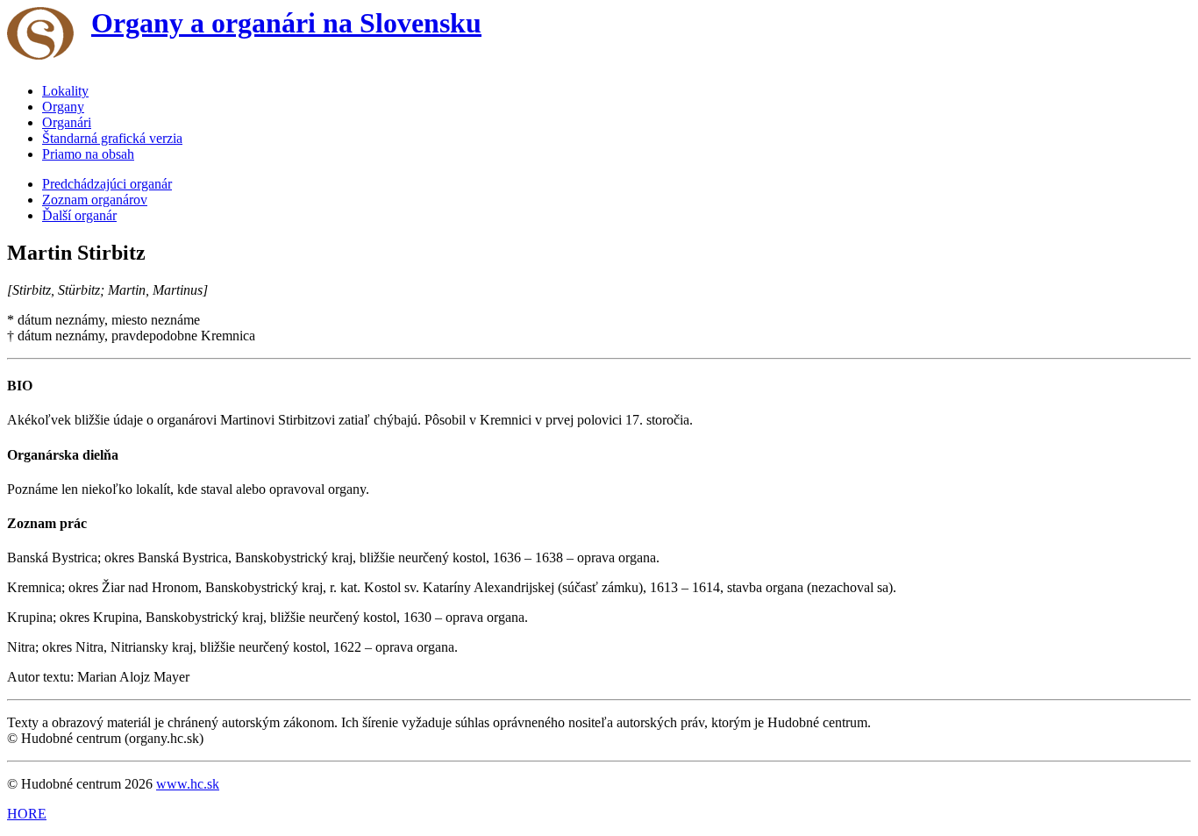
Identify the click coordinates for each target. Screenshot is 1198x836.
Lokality (65, 90)
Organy (63, 106)
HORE (26, 813)
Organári (66, 122)
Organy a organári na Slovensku (286, 23)
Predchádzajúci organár (107, 183)
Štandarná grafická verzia (112, 138)
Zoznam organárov (94, 199)
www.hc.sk (187, 783)
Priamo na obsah (88, 153)
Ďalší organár (79, 215)
